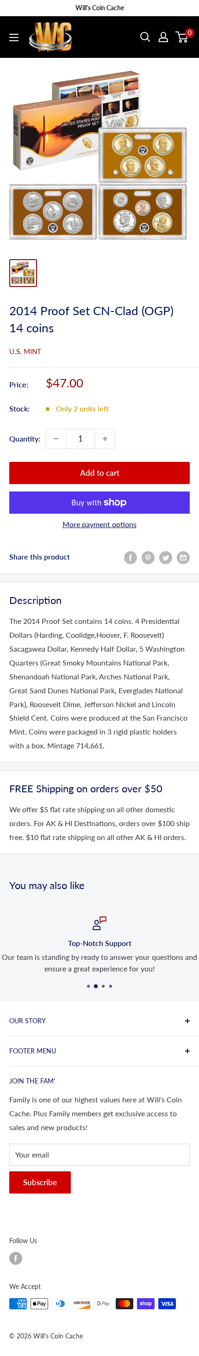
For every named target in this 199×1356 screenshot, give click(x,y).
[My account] (163, 37)
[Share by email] (183, 557)
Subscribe (40, 1182)
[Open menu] (14, 37)
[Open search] (145, 37)
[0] (182, 37)
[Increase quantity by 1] (105, 438)
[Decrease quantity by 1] (56, 438)
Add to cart (99, 473)
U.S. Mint (25, 351)
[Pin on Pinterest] (148, 557)
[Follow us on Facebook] (15, 1258)
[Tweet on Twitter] (165, 557)
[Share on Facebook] (130, 557)
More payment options (99, 524)
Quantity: (24, 438)
